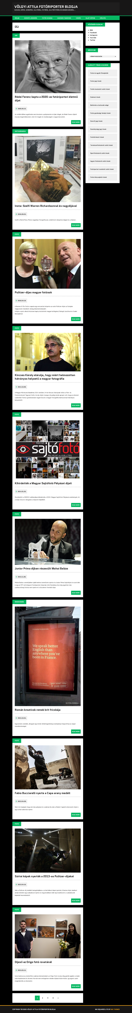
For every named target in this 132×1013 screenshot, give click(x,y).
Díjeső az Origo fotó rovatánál (33, 962)
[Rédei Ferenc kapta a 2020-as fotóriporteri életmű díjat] (48, 92)
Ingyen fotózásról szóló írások (100, 161)
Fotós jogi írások (95, 81)
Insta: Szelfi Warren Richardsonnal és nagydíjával (46, 206)
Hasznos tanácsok (64, 18)
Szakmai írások (95, 97)
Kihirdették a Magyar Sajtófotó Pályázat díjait (43, 483)
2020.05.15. (22, 109)
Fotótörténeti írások (97, 137)
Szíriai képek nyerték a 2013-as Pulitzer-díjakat (44, 876)
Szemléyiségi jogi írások (98, 129)
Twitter (92, 40)
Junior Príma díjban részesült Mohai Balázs (41, 568)
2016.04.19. (22, 301)
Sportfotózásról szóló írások (99, 153)
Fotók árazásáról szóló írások (100, 89)
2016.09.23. (22, 214)
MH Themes (115, 1009)
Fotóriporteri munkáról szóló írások (102, 169)
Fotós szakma (47, 18)
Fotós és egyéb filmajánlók (99, 73)
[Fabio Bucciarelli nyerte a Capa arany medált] (48, 788)
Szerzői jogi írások (96, 121)
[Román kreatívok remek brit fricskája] (48, 705)
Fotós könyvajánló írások (98, 177)
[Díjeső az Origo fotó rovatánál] (48, 957)
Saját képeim (90, 18)
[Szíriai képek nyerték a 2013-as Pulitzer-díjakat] (48, 871)
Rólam (17, 18)
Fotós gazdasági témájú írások (100, 113)
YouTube (93, 38)
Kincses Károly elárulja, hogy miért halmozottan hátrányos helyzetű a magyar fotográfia (45, 376)
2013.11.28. (22, 577)
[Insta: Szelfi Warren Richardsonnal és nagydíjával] (48, 201)
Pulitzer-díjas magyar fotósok (33, 292)
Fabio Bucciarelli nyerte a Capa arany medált (42, 793)
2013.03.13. (22, 970)
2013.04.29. (22, 801)
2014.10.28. (22, 387)
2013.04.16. (22, 884)
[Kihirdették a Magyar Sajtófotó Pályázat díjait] (48, 478)
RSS (91, 30)
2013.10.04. (22, 718)
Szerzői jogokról (30, 18)
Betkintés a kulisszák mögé (99, 105)
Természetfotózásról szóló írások (101, 145)
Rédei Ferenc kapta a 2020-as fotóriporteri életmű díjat (46, 98)
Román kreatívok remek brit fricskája (37, 710)
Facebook (93, 32)
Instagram (93, 35)
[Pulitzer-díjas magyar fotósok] (48, 287)
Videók (78, 18)
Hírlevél (103, 18)
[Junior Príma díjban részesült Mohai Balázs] (48, 563)
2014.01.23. (22, 491)
